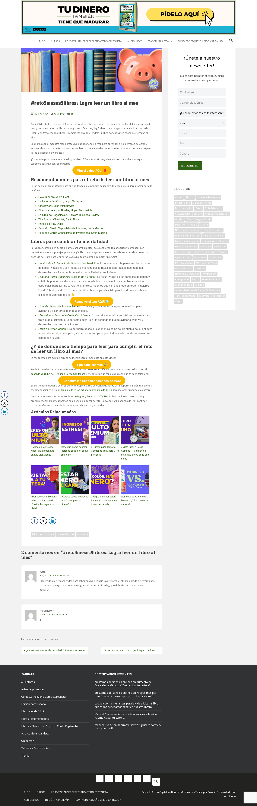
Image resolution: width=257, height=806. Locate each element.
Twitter (104, 396)
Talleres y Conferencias (35, 748)
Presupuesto (182, 279)
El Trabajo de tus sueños (188, 230)
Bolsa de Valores (202, 202)
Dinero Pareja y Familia (199, 219)
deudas (179, 219)
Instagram (79, 396)
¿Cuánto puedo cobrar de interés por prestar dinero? (74, 500)
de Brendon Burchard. (66, 263)
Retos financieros (211, 279)
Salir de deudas (183, 284)
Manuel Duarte (104, 714)
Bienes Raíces (182, 202)
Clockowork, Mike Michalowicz (56, 206)
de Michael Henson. (60, 306)
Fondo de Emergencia (186, 241)
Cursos (55, 41)
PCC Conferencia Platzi (35, 733)
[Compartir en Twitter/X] (43, 520)
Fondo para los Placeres (215, 241)
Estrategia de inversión (187, 235)
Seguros (199, 284)
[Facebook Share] (34, 520)
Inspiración (200, 257)
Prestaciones (209, 274)
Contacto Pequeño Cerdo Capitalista (201, 41)
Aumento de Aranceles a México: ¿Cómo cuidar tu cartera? (134, 500)
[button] (231, 41)
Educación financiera (43, 534)
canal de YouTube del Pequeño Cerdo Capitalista (58, 374)
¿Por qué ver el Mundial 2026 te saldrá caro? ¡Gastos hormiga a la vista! (44, 502)
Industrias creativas (216, 252)
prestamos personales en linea (113, 682)
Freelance (205, 246)
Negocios (200, 268)
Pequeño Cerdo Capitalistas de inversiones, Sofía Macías (72, 233)
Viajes (178, 301)
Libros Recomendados (35, 719)
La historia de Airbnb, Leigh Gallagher (61, 201)
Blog (42, 41)
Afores (178, 197)
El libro (204, 224)
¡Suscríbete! (189, 165)
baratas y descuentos (208, 197)
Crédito (198, 213)
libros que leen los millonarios (76, 390)
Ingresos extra (182, 257)
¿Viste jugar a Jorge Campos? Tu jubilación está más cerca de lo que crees (135, 452)
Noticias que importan (187, 274)
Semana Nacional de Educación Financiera (197, 290)
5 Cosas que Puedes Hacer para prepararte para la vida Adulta (42, 451)
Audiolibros (134, 41)
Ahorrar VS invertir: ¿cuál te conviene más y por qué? (128, 726)
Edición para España (160, 41)
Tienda (25, 755)
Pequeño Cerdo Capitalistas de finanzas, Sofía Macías (70, 228)
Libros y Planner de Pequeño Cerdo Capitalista (93, 41)
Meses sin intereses (206, 263)
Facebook (92, 396)
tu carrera (82, 534)
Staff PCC (59, 114)
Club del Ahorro (213, 208)
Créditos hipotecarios (217, 213)
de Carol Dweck (64, 315)
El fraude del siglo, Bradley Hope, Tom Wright (65, 210)
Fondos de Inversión (186, 246)
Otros (74, 114)
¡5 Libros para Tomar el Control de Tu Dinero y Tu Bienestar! (105, 451)
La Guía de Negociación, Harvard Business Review (68, 215)
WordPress (230, 796)
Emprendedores (213, 230)
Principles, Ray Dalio (50, 224)
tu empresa (219, 295)
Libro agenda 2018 (32, 711)
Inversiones (215, 257)
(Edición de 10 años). (67, 277)
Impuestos (219, 246)
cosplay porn (102, 703)
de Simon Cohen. (52, 329)
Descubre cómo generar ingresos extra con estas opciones (74, 451)
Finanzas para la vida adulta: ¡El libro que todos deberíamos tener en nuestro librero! (126, 705)
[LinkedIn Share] (52, 520)
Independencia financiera (188, 252)
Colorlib (212, 792)
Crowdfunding (182, 213)
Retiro (195, 279)
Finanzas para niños (213, 235)
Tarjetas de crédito (185, 295)
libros (111, 385)
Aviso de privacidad (33, 689)
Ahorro (189, 197)
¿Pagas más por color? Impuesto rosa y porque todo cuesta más (104, 500)
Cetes (198, 208)
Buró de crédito (183, 208)
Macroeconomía (184, 263)
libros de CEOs (103, 390)
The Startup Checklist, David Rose (58, 219)
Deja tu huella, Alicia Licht (53, 197)
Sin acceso (27, 741)
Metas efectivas (66, 534)
